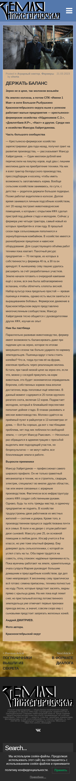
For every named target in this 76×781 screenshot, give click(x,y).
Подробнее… (38, 776)
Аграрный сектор (28, 73)
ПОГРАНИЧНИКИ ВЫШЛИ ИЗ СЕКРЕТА (17, 663)
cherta (15, 76)
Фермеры (48, 73)
